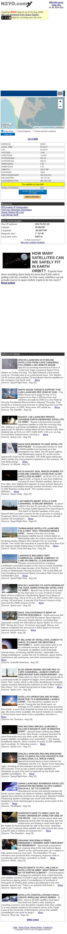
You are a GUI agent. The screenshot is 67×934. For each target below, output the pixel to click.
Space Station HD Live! (12, 212)
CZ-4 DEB (33, 139)
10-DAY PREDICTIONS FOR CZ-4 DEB (32, 192)
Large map (8, 134)
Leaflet (36, 127)
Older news (33, 919)
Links (15, 927)
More (37, 380)
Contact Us (48, 927)
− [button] (60, 106)
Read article (8, 283)
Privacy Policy (36, 927)
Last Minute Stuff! (10, 214)
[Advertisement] (33, 55)
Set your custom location (33, 242)
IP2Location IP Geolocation (14, 207)
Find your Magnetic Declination (16, 209)
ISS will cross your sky (56, 3)
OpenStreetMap (48, 127)
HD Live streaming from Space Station (20, 14)
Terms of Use (23, 927)
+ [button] (60, 101)
